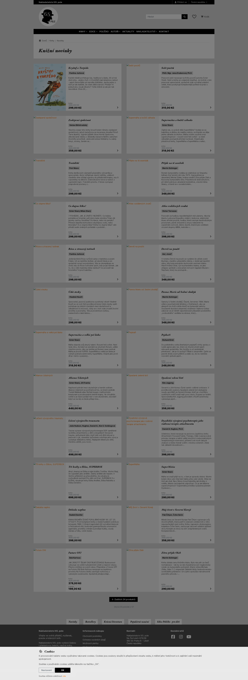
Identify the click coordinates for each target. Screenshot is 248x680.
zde (64, 676)
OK (62, 670)
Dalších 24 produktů (125, 599)
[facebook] (173, 636)
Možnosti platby (91, 643)
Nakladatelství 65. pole (50, 2)
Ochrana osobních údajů (94, 639)
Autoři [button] (114, 31)
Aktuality (128, 31)
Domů (44, 41)
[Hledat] (185, 16)
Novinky (72, 621)
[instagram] (181, 636)
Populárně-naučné (139, 621)
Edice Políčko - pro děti (168, 621)
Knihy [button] (82, 31)
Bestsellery (90, 621)
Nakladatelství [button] (145, 31)
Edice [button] (92, 31)
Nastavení (46, 670)
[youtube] (188, 636)
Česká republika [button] (198, 2)
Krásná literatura (113, 621)
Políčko (104, 31)
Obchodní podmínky (92, 636)
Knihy (52, 41)
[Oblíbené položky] (194, 16)
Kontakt (164, 31)
